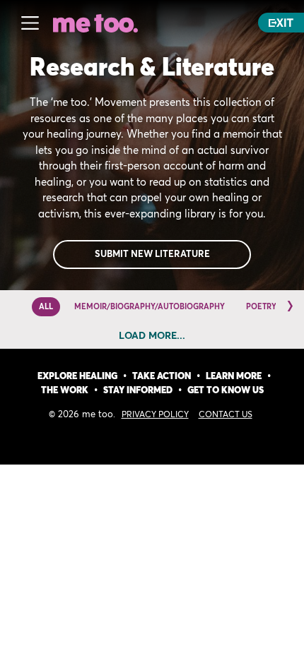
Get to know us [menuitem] (225, 390)
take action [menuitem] (161, 376)
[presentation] (289, 305)
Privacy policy (155, 415)
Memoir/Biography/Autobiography (149, 307)
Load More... (152, 336)
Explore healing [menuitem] (77, 376)
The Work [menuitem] (64, 390)
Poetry (261, 307)
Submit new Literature (152, 254)
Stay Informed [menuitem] (138, 390)
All (46, 307)
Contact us (225, 415)
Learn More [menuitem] (234, 376)
